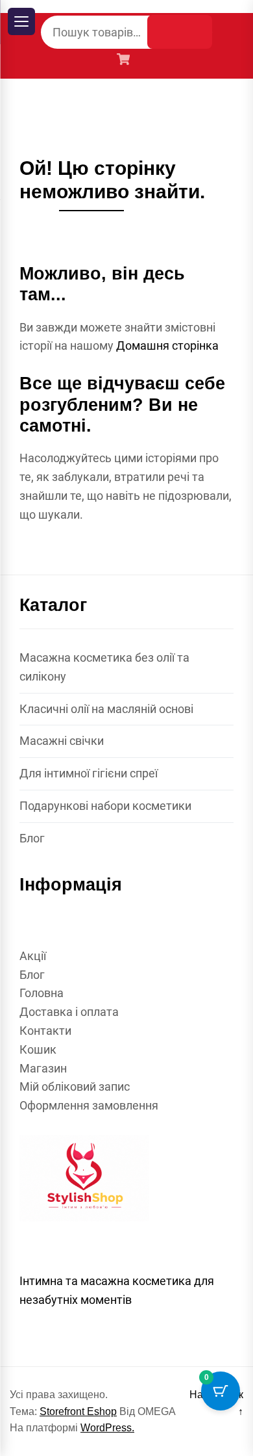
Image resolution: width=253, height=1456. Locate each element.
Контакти (45, 1030)
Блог (32, 838)
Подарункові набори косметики (105, 805)
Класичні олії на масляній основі (106, 709)
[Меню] (21, 21)
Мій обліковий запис (74, 1086)
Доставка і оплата (69, 1012)
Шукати (179, 32)
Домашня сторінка (167, 345)
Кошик (37, 1049)
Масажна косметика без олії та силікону (104, 667)
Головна (41, 993)
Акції (32, 956)
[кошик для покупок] (126, 61)
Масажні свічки (61, 741)
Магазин (43, 1068)
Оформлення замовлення (88, 1105)
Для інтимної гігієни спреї (88, 773)
